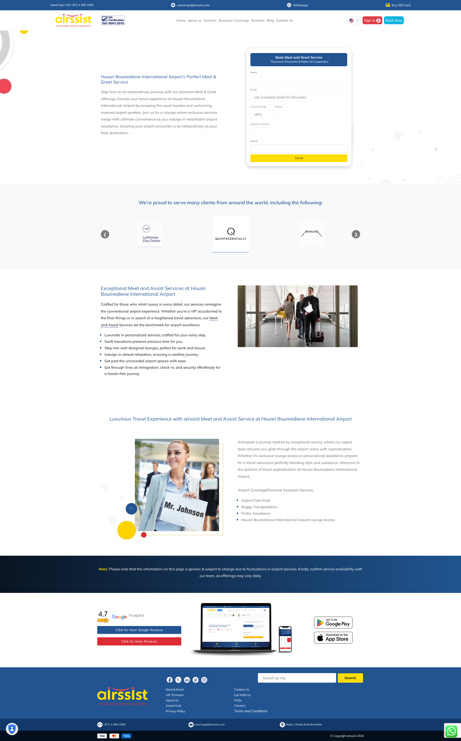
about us (194, 20)
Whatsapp (300, 5)
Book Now (394, 20)
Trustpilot (136, 615)
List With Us (242, 695)
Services (210, 20)
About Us (172, 700)
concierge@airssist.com (193, 5)
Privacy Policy (175, 711)
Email (253, 89)
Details (254, 141)
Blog (270, 20)
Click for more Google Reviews (139, 630)
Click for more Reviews (139, 641)
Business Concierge (234, 20)
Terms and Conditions (250, 711)
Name (253, 72)
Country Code (258, 106)
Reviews (258, 20)
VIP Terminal (174, 695)
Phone (278, 106)
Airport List (173, 705)
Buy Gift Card (401, 5)
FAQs (238, 700)
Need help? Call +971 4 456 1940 (71, 5)
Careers (239, 705)
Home (181, 20)
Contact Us (284, 20)
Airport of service (259, 124)
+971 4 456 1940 (114, 724)
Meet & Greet (175, 689)
